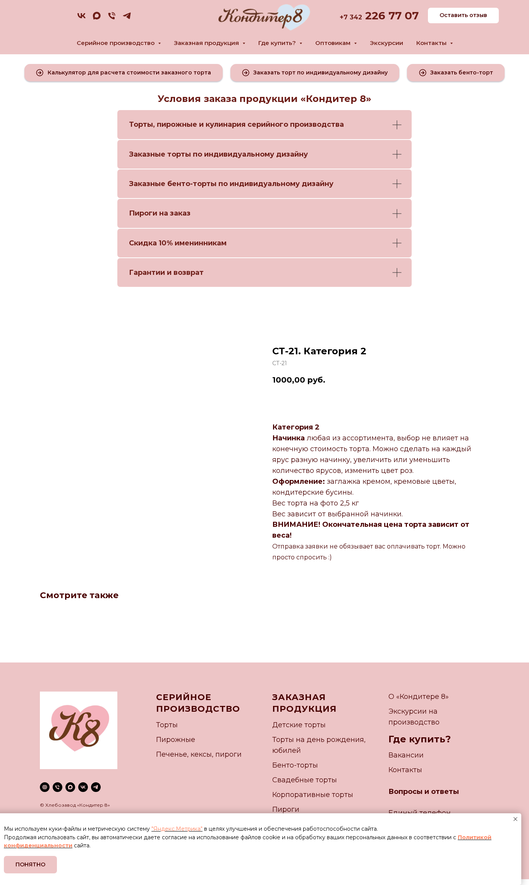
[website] (45, 787)
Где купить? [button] (277, 43)
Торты (141, 124)
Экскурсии (386, 43)
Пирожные (175, 739)
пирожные (177, 124)
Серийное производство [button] (116, 43)
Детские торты (299, 725)
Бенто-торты (295, 765)
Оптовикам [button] (333, 43)
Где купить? (419, 739)
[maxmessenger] (96, 18)
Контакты (405, 770)
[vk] (81, 18)
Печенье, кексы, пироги (199, 754)
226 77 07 (390, 15)
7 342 (353, 17)
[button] (123, 72)
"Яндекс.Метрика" (177, 828)
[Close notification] (515, 819)
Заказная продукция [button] (207, 43)
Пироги (285, 809)
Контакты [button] (432, 43)
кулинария (226, 124)
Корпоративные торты (312, 794)
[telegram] (127, 18)
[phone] (112, 18)
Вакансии (406, 755)
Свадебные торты (304, 780)
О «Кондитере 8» (418, 696)
